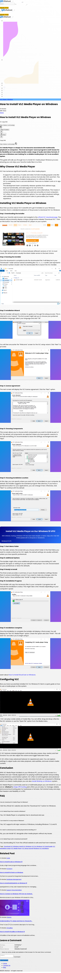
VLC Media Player (16, 848)
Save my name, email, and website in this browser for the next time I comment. (26, 952)
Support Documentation (14, 890)
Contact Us (6, 965)
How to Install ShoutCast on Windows (22, 675)
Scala (8, 858)
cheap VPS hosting (19, 787)
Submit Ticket (4, 8)
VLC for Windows (37, 846)
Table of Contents (5, 129)
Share (2, 113)
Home (5, 963)
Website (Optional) (21, 949)
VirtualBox (9, 928)
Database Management (13, 879)
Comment (17, 957)
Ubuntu (9, 917)
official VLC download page (47, 217)
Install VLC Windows (25, 846)
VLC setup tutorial (27, 848)
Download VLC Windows (11, 846)
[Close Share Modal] (1, 137)
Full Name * (18, 945)
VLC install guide (47, 846)
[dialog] (30, 122)
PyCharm (9, 869)
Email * (17, 947)
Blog (4, 967)
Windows (10, 99)
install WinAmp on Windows (42, 781)
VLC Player (3, 99)
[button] (30, 541)
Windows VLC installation (41, 848)
